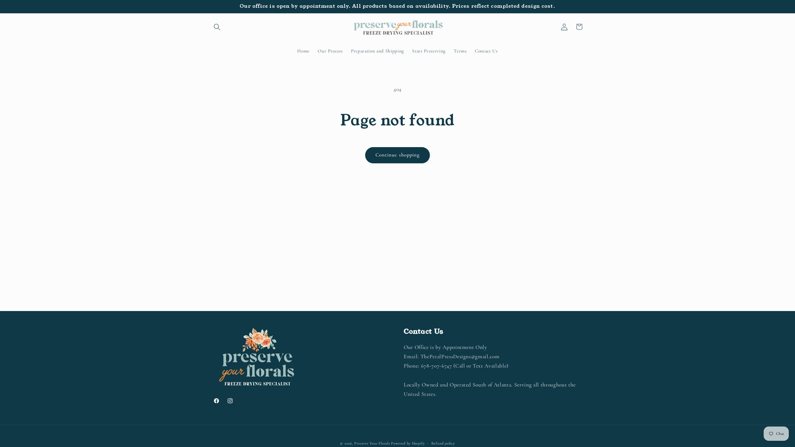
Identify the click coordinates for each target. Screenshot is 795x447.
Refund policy (443, 443)
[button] (217, 26)
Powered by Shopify (408, 443)
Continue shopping (397, 155)
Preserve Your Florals (372, 443)
